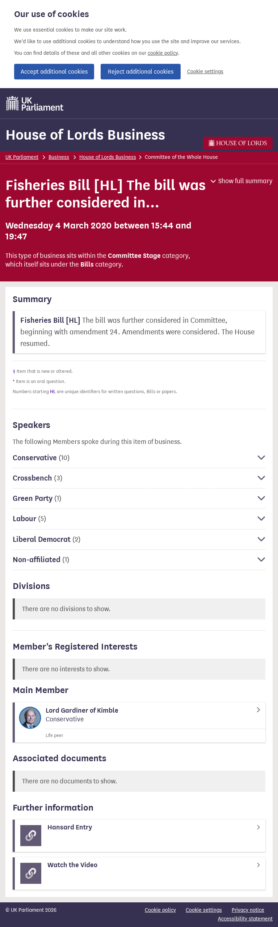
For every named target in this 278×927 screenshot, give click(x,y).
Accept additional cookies (54, 71)
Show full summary (245, 181)
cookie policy (163, 53)
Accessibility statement (245, 919)
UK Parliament (21, 157)
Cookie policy (160, 910)
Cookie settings (205, 72)
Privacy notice (248, 910)
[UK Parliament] (34, 103)
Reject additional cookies (140, 71)
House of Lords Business (85, 135)
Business (59, 157)
